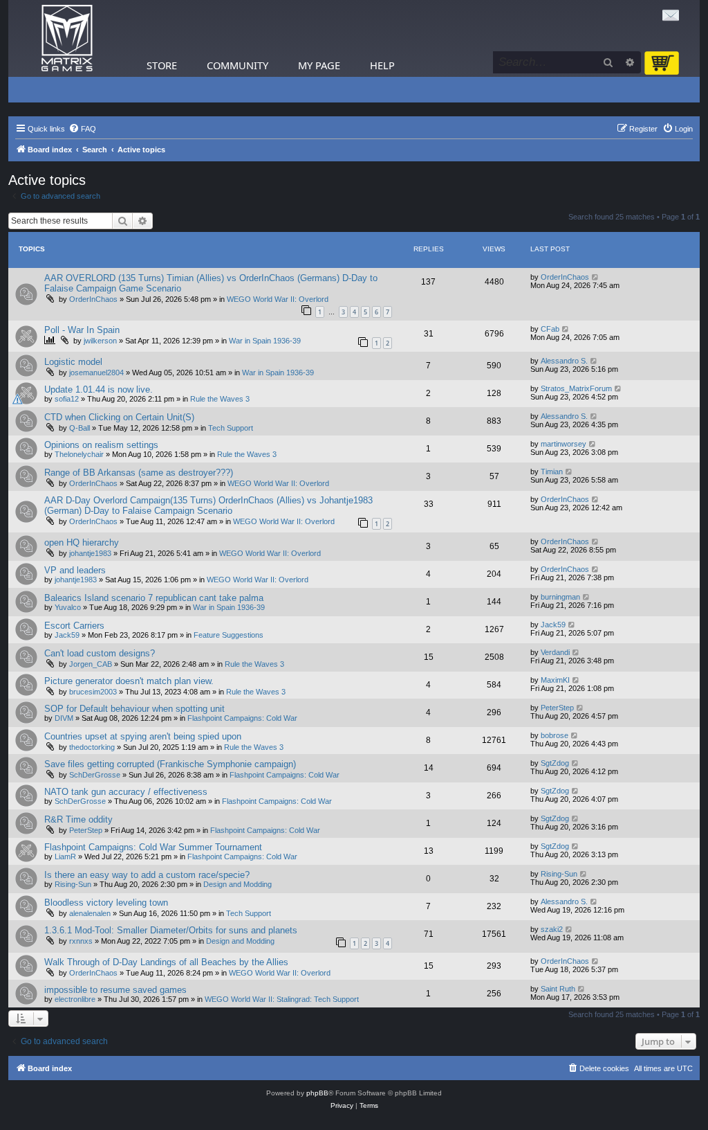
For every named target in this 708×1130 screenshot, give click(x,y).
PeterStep (557, 707)
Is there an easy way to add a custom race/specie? (147, 875)
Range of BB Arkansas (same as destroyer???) (138, 472)
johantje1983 (90, 553)
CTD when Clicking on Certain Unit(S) (119, 417)
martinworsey (563, 444)
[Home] (67, 38)
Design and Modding (237, 884)
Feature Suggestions (228, 635)
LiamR (65, 856)
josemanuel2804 (96, 372)
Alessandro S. (564, 361)
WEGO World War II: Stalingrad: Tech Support (282, 999)
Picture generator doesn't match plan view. (129, 681)
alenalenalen (90, 913)
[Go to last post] (595, 277)
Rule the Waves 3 (220, 399)
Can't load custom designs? (99, 653)
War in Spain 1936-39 (265, 341)
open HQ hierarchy (81, 542)
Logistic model (73, 362)
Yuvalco (68, 607)
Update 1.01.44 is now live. (98, 389)
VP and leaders (75, 570)
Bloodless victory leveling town (106, 902)
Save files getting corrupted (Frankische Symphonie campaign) (170, 764)
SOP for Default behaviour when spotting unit (134, 708)
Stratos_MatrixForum (576, 388)
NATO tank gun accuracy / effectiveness (125, 792)
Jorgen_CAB (90, 664)
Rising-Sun (73, 884)
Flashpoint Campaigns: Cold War (242, 718)
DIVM (64, 718)
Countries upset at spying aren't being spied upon (142, 736)
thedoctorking (92, 747)
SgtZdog (555, 763)
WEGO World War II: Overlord (277, 299)
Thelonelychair (79, 454)
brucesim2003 (93, 692)
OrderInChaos (93, 299)
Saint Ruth (558, 989)
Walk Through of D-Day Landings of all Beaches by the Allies (166, 962)
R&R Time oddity (78, 819)
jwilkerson (100, 341)
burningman (560, 597)
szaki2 (552, 929)
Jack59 (67, 635)
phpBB (317, 1093)
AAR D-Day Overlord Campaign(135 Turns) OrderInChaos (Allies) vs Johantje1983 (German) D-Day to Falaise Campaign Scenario (208, 505)
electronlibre (75, 999)
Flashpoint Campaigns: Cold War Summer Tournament (153, 847)
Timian (552, 471)
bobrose (554, 735)
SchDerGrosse (94, 775)
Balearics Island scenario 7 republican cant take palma (153, 598)
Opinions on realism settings (101, 445)
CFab (550, 329)
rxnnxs (81, 941)
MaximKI (555, 680)
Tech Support (230, 428)
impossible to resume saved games (115, 990)
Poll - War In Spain (82, 330)
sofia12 (67, 399)
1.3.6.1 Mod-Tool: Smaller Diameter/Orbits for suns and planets (170, 930)
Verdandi (555, 652)
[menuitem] (82, 128)
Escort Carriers (74, 625)
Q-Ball (79, 428)
